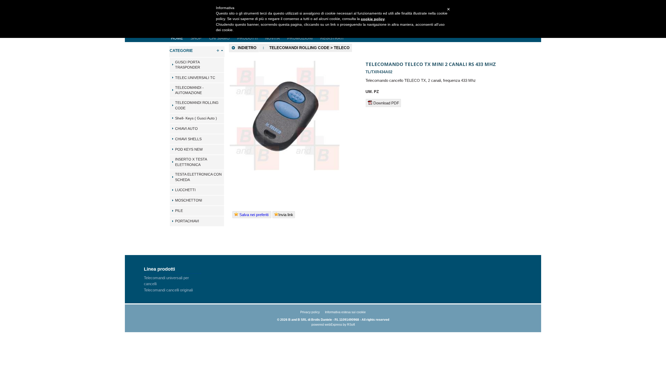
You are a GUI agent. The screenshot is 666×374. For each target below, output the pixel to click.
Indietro (247, 47)
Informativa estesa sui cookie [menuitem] (345, 312)
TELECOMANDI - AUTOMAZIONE (189, 90)
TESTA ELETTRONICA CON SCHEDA (198, 177)
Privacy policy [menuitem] (310, 312)
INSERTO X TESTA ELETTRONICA (191, 162)
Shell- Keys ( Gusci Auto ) (196, 118)
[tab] (197, 64)
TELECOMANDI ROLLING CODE (197, 105)
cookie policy (373, 19)
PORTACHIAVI (187, 221)
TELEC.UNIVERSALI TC (195, 78)
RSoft (351, 324)
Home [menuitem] (177, 38)
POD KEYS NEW (189, 149)
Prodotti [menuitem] (247, 38)
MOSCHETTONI (188, 200)
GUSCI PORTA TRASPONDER (187, 65)
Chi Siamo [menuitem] (219, 38)
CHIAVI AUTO (186, 129)
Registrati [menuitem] (331, 38)
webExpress (333, 324)
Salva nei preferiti (254, 214)
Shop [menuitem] (196, 38)
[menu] (172, 284)
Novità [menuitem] (272, 38)
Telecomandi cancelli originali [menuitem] (168, 290)
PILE (179, 211)
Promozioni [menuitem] (300, 38)
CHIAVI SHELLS (188, 139)
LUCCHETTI (185, 190)
